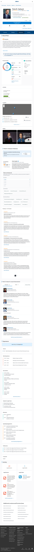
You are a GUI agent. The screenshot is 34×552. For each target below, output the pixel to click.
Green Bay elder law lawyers (22, 510)
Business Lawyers (19, 532)
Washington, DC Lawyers (12, 535)
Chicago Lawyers (11, 532)
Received (7, 284)
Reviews (13, 32)
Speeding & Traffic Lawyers (20, 545)
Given (16, 284)
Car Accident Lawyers (20, 538)
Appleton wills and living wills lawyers (8, 510)
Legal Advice (2, 532)
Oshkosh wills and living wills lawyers (8, 520)
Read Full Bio (5, 50)
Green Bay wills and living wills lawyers (23, 514)
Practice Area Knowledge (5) (9, 199)
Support (27, 532)
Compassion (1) (16, 201)
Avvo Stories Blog (3, 535)
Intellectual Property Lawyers (20, 542)
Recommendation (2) (8, 201)
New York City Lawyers (12, 529)
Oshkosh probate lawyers (7, 518)
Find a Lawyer (3, 529)
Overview (5, 32)
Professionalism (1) (17, 204)
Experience (21, 32)
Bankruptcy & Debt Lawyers (20, 531)
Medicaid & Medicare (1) (8, 193)
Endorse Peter (27, 284)
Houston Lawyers (11, 533)
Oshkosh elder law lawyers (7, 516)
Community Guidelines (4, 549)
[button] (14, 108)
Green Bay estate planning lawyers (8, 512)
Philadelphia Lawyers (12, 536)
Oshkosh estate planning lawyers (22, 516)
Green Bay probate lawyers (22, 512)
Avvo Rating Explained (29, 533)
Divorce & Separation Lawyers (20, 540)
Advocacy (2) (26, 199)
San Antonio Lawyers (12, 539)
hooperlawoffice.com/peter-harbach (10, 121)
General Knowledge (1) (8, 204)
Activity (28, 32)
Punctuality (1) (24, 204)
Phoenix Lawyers (11, 538)
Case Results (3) (19, 199)
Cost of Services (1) (24, 201)
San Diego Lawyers (11, 541)
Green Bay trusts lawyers (7, 514)
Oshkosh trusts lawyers (21, 518)
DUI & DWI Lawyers (20, 535)
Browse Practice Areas (4, 533)
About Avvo (27, 529)
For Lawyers (2, 536)
